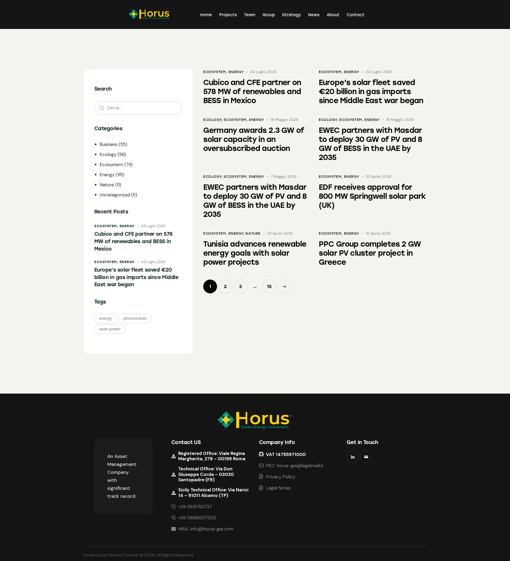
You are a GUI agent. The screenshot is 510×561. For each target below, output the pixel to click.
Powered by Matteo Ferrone (111, 555)
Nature (253, 233)
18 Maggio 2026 (284, 119)
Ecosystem (214, 72)
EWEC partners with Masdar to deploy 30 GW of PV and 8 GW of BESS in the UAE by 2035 (370, 144)
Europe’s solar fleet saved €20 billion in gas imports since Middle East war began (371, 91)
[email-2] (366, 457)
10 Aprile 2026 (378, 233)
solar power (110, 329)
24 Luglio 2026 (263, 71)
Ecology (212, 120)
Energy (236, 72)
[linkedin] (353, 457)
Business (108, 144)
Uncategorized (115, 194)
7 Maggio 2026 (284, 176)
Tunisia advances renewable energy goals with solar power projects (254, 253)
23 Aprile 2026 (378, 176)
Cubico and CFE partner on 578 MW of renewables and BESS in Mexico (252, 91)
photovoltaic (135, 318)
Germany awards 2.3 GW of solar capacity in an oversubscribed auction (253, 139)
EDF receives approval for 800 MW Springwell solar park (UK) (372, 196)
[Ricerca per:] (138, 108)
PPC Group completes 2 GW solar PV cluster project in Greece (370, 253)
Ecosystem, (107, 226)
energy (105, 318)
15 (271, 284)
